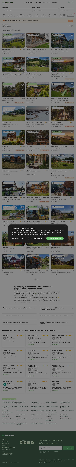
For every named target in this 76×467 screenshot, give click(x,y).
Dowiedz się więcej (43, 234)
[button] (18, 238)
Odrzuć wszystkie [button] (37, 238)
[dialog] (38, 233)
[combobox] (65, 226)
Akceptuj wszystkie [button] (55, 238)
